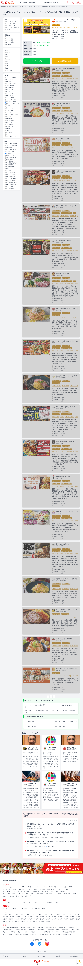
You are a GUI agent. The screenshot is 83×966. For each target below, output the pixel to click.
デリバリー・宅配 (10, 25)
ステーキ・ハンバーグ (12, 83)
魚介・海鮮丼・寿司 (11, 136)
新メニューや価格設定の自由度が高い (12, 178)
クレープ (8, 107)
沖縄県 (48, 921)
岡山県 (42, 919)
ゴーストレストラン (11, 78)
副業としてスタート (11, 174)
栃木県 (53, 914)
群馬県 (59, 914)
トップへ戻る (42, 951)
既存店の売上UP (10, 188)
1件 (47, 846)
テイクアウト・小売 (11, 22)
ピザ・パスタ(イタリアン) (11, 115)
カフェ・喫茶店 (10, 97)
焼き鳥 (8, 105)
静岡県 (54, 916)
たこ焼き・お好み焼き (12, 101)
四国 (7, 68)
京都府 (78, 916)
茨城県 (47, 914)
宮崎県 (35, 921)
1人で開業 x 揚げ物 (30, 726)
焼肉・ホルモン (10, 95)
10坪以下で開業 (10, 167)
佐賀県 (11, 921)
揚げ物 (8, 128)
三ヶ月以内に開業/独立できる (11, 143)
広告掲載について (74, 956)
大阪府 (5, 919)
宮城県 (23, 914)
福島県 (41, 914)
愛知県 (60, 916)
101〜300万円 (10, 39)
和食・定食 (9, 122)
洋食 (7, 134)
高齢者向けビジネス (11, 157)
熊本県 (23, 921)
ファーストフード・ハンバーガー (12, 109)
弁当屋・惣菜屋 (10, 120)
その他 (8, 29)
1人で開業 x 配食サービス (32, 721)
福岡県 (5, 921)
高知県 (78, 919)
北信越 (8, 59)
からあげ (8, 113)
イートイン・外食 (10, 24)
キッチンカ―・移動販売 (12, 27)
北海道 (8, 52)
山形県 (35, 914)
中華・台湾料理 (10, 85)
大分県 (29, 921)
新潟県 (18, 916)
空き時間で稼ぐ (10, 151)
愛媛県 (72, 919)
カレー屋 (8, 116)
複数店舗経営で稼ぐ (11, 176)
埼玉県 (65, 914)
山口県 (54, 919)
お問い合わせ (41, 956)
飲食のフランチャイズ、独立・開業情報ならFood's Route (13, 6)
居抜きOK (8, 169)
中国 (7, 66)
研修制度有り (9, 161)
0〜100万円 (9, 37)
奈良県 (17, 919)
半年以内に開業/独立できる (11, 145)
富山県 (30, 916)
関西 (7, 63)
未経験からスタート (11, 155)
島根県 (36, 919)
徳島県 (60, 919)
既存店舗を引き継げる (12, 163)
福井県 (42, 916)
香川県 (66, 919)
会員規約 (25, 956)
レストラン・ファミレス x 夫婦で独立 (63, 705)
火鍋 (7, 130)
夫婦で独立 (9, 147)
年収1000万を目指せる (12, 184)
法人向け (8, 170)
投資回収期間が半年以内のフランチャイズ (12, 182)
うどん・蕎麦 (9, 111)
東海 (7, 61)
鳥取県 (30, 919)
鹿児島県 (41, 921)
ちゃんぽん (9, 132)
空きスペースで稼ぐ (11, 172)
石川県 (36, 916)
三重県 (66, 916)
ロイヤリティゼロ (10, 180)
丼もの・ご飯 (9, 126)
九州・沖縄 (9, 70)
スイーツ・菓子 (10, 80)
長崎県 (17, 921)
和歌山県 (23, 919)
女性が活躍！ (9, 159)
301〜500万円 (10, 41)
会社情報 (58, 956)
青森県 (11, 914)
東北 (7, 54)
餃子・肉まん (9, 93)
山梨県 (12, 916)
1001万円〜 (9, 45)
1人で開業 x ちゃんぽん (58, 726)
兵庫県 (11, 919)
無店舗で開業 (9, 165)
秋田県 (29, 914)
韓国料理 (8, 81)
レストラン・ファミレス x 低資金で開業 (63, 710)
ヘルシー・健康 (10, 87)
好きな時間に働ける (11, 149)
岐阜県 (48, 916)
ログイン (73, 3)
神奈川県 (5, 916)
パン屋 (8, 91)
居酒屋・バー (9, 89)
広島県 (48, 919)
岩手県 (17, 914)
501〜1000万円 (10, 43)
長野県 (24, 916)
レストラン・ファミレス (33, 6)
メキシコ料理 (9, 124)
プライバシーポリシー (8, 956)
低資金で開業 (9, 186)
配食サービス (9, 118)
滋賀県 (72, 916)
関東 (7, 57)
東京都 (77, 914)
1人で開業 (8, 153)
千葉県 (71, 914)
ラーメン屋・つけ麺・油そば (12, 99)
